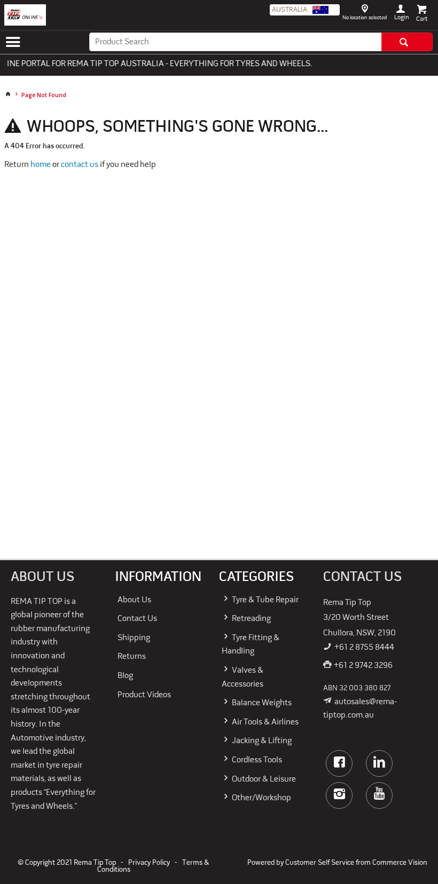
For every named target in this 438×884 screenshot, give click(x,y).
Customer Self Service (319, 862)
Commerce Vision (399, 862)
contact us (79, 165)
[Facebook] (339, 763)
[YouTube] (379, 795)
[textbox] (235, 42)
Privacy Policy (149, 862)
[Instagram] (339, 795)
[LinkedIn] (379, 763)
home (40, 165)
